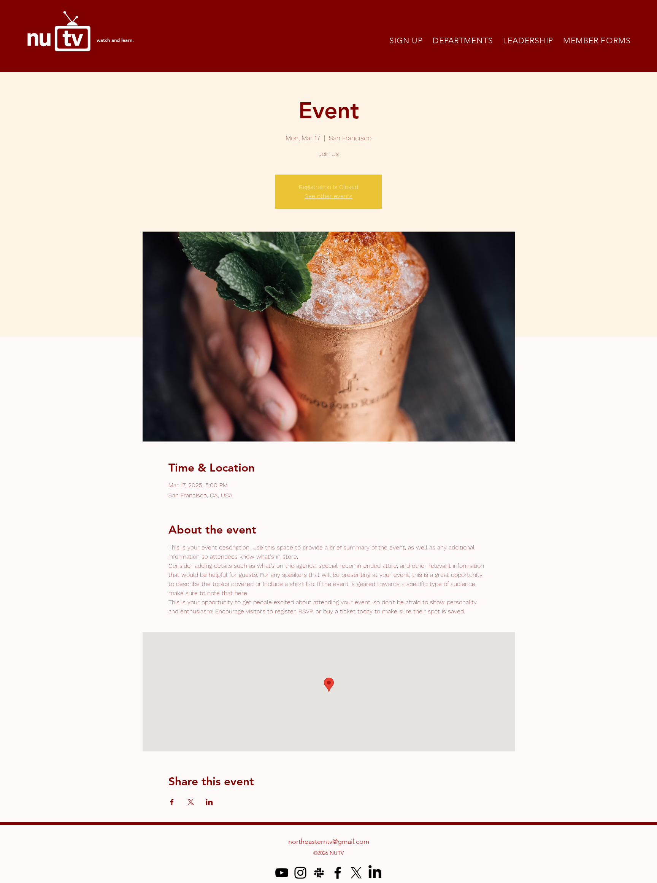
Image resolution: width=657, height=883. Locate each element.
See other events (328, 196)
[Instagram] (300, 873)
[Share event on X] (190, 802)
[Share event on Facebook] (172, 802)
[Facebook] (338, 873)
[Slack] (319, 873)
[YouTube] (282, 873)
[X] (356, 873)
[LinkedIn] (375, 873)
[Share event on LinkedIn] (209, 802)
